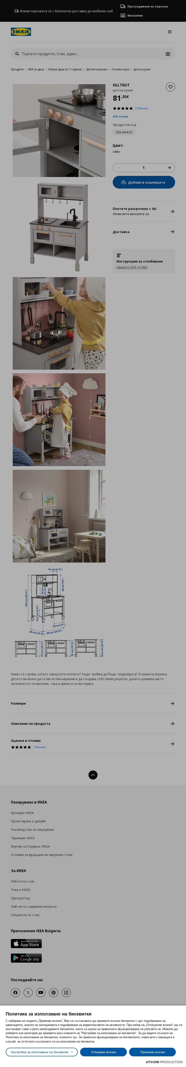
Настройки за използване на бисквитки (39, 1052)
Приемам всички (152, 1052)
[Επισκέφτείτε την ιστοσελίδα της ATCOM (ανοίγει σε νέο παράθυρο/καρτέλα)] (164, 1062)
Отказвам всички (103, 1052)
